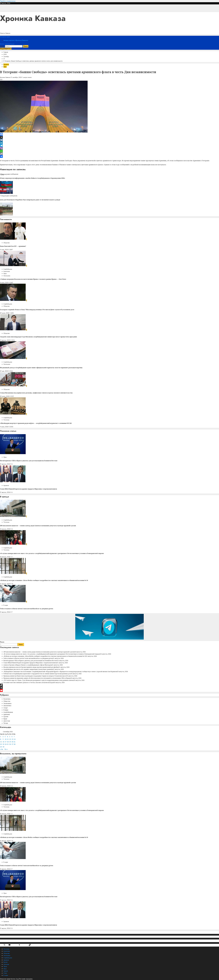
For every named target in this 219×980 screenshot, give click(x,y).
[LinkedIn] (109, 142)
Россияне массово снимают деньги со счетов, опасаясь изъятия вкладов (28, 682)
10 (5, 739)
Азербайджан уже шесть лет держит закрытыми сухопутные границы (28, 669)
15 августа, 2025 (5, 340)
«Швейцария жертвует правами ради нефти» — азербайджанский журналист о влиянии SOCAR (36, 423)
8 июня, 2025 (4, 283)
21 (14, 742)
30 (3, 747)
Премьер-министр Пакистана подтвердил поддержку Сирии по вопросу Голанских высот (34, 676)
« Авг (1, 749)
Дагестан (6, 721)
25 (8, 744)
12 (10, 739)
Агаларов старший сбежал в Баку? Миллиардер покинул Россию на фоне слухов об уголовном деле (37, 310)
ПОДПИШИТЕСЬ (6, 49)
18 (8, 742)
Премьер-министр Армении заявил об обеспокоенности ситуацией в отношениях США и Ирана (36, 678)
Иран (5, 67)
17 (5, 742)
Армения (6, 64)
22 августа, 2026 (5, 557)
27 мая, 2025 (4, 371)
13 (12, 739)
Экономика (6, 276)
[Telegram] (109, 145)
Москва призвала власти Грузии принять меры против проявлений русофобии (31, 667)
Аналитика (6, 271)
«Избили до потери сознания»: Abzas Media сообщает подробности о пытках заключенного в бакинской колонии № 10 (44, 580)
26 (10, 744)
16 (3, 742)
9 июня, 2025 (4, 427)
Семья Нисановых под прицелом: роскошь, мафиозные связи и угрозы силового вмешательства (36, 393)
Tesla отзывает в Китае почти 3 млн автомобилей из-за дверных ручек (26, 609)
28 (14, 744)
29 (1, 747)
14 (14, 739)
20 (12, 742)
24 (5, 744)
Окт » (6, 749)
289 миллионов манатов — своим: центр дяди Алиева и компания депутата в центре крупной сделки (38, 526)
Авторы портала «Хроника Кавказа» (15, 40)
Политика (6, 420)
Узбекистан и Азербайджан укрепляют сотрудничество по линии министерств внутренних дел (37, 674)
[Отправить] (109, 156)
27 (12, 744)
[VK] (109, 140)
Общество (6, 243)
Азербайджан (7, 269)
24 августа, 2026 (5, 529)
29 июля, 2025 (5, 313)
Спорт (5, 708)
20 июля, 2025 (5, 396)
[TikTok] (109, 685)
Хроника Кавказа (33, 18)
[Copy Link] (109, 153)
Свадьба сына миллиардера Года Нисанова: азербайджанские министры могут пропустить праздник (38, 337)
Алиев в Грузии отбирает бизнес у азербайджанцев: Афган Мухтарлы (27, 665)
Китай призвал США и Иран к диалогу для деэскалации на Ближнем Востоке (28, 461)
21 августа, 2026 (5, 464)
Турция (5, 971)
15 (1, 742)
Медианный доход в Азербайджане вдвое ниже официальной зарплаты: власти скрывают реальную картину (41, 368)
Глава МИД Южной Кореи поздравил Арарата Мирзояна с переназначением (28, 489)
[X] (109, 137)
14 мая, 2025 (4, 250)
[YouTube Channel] (109, 690)
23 (3, 744)
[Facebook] (109, 134)
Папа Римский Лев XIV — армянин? (13, 246)
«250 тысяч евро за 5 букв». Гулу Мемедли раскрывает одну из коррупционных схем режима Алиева (38, 680)
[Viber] (109, 148)
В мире (5, 605)
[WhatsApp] (109, 151)
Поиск (2, 642)
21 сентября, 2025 (16, 77)
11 (8, 739)
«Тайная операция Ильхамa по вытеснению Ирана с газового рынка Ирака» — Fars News (33, 279)
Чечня (5, 723)
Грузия (5, 716)
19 (10, 742)
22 (1, 744)
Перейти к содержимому (7, 1)
